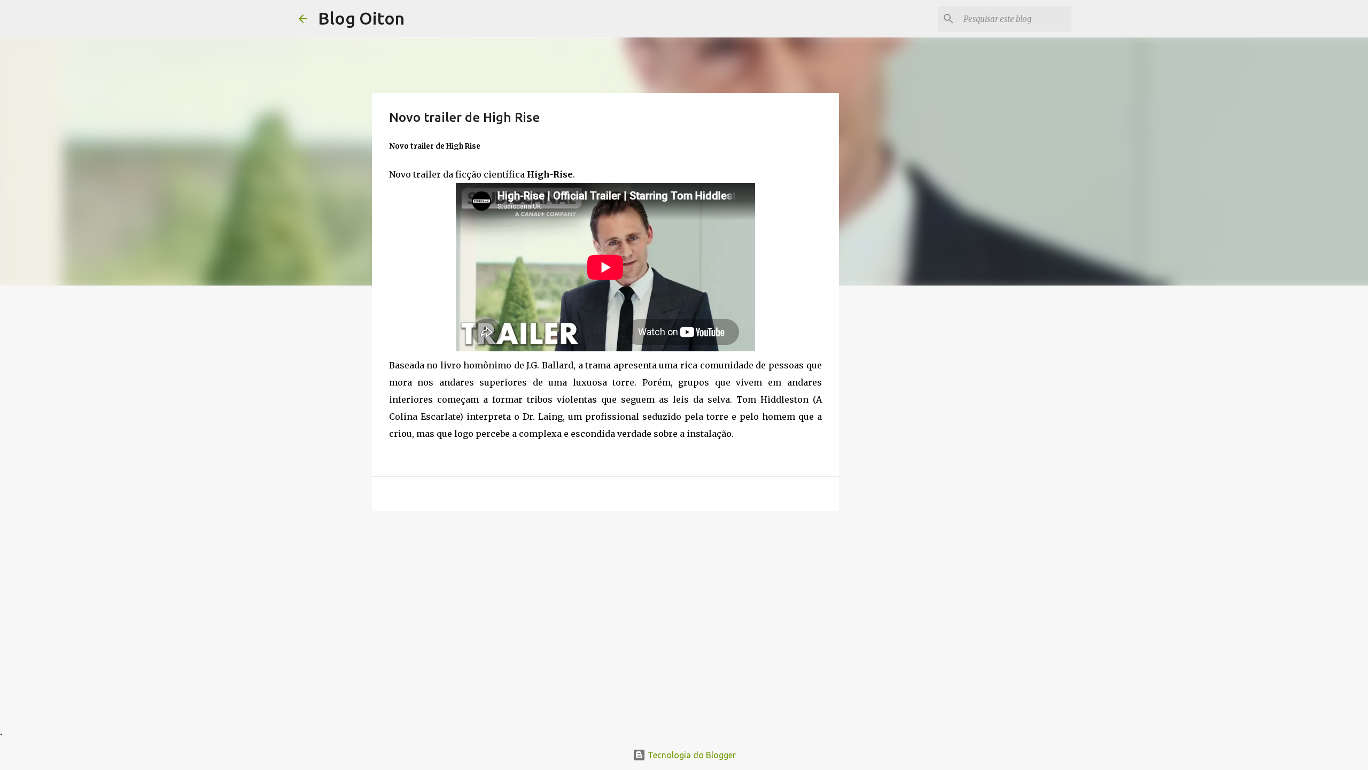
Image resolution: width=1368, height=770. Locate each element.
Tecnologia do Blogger (691, 755)
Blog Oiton (361, 18)
